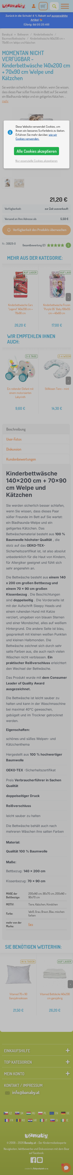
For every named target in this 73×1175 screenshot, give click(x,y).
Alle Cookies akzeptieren (37, 151)
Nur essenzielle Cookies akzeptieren (36, 161)
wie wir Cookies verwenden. (36, 137)
